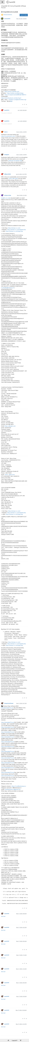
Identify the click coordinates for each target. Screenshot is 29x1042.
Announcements (7, 14)
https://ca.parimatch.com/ (8, 136)
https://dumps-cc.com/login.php (14, 231)
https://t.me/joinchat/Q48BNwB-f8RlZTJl (15, 94)
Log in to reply (24, 15)
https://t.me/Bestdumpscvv (19, 786)
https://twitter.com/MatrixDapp (15, 93)
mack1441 (6, 913)
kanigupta (6, 154)
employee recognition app (15, 160)
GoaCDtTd (6, 110)
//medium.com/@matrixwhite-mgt (17, 99)
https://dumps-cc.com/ (14, 228)
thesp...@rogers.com (10, 426)
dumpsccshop (7, 195)
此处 (11, 101)
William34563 (7, 174)
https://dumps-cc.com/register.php (16, 229)
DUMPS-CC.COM (5, 198)
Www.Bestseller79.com (7, 707)
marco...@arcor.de (10, 474)
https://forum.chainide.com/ (12, 91)
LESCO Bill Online (13, 178)
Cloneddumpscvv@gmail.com (12, 789)
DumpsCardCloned (8, 703)
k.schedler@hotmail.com (7, 287)
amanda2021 (7, 18)
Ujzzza (5, 131)
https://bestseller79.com (7, 722)
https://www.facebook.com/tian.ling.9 (11, 98)
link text (3, 916)
